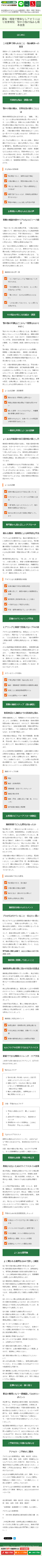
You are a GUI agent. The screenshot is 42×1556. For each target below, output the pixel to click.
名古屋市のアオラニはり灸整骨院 (13, 10)
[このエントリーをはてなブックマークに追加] (14, 1538)
